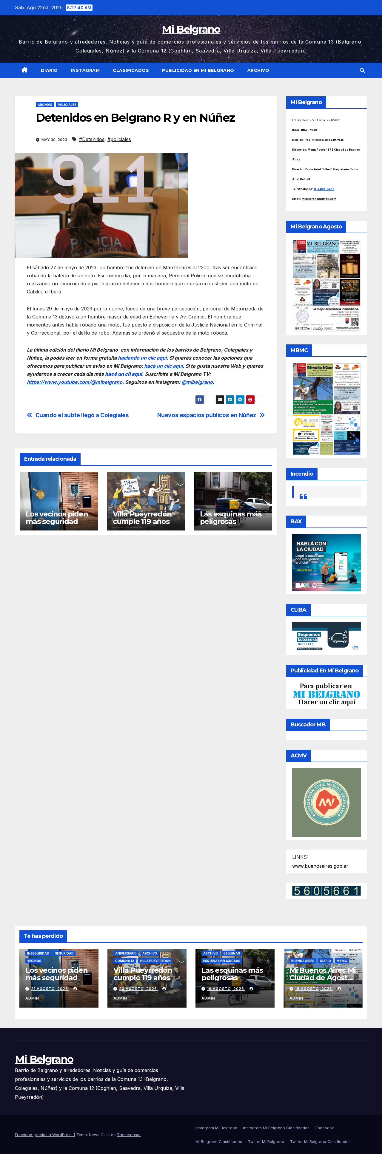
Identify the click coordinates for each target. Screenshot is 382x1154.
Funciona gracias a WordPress (44, 1134)
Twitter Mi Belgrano (266, 1141)
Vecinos (34, 961)
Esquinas (232, 953)
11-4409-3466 (324, 189)
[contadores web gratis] (326, 890)
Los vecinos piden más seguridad (57, 518)
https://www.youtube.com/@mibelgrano (74, 382)
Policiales (67, 104)
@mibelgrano (197, 382)
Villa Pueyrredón (155, 961)
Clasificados (131, 70)
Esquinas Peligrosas (221, 961)
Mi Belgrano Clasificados (218, 1141)
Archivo (258, 70)
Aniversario (126, 953)
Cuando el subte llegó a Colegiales (82, 415)
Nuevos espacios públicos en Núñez (206, 415)
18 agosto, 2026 (314, 988)
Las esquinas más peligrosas (230, 518)
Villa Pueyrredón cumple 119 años (142, 518)
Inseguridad (38, 953)
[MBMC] (326, 409)
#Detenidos (91, 139)
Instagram (85, 70)
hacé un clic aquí (163, 366)
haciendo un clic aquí (142, 358)
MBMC (342, 961)
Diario (49, 70)
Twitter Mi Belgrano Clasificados (320, 1141)
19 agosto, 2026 (226, 988)
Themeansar (129, 1134)
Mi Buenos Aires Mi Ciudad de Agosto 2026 (322, 977)
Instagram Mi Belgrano (216, 1127)
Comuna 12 (124, 961)
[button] (362, 70)
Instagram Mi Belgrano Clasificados (276, 1127)
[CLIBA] (326, 637)
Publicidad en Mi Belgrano (198, 70)
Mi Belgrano (191, 29)
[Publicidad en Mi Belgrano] (326, 694)
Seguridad (64, 953)
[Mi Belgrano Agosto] (326, 285)
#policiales (119, 139)
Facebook (324, 1127)
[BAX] (326, 562)
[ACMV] (326, 802)
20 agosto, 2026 (138, 988)
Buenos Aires (302, 961)
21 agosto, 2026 (50, 988)
